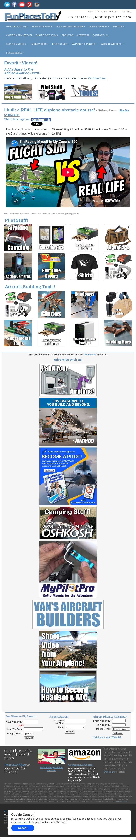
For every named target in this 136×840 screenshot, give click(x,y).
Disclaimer (123, 801)
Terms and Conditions (107, 11)
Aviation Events (42, 26)
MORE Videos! (39, 44)
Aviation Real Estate (19, 35)
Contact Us (127, 11)
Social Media (14, 52)
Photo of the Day (47, 35)
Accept (22, 828)
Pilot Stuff (59, 44)
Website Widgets (111, 44)
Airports (118, 26)
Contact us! (100, 35)
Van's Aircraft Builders (70, 26)
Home (90, 11)
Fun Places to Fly (17, 26)
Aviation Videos (16, 44)
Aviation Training (84, 44)
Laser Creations (99, 26)
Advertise (83, 35)
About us (67, 35)
